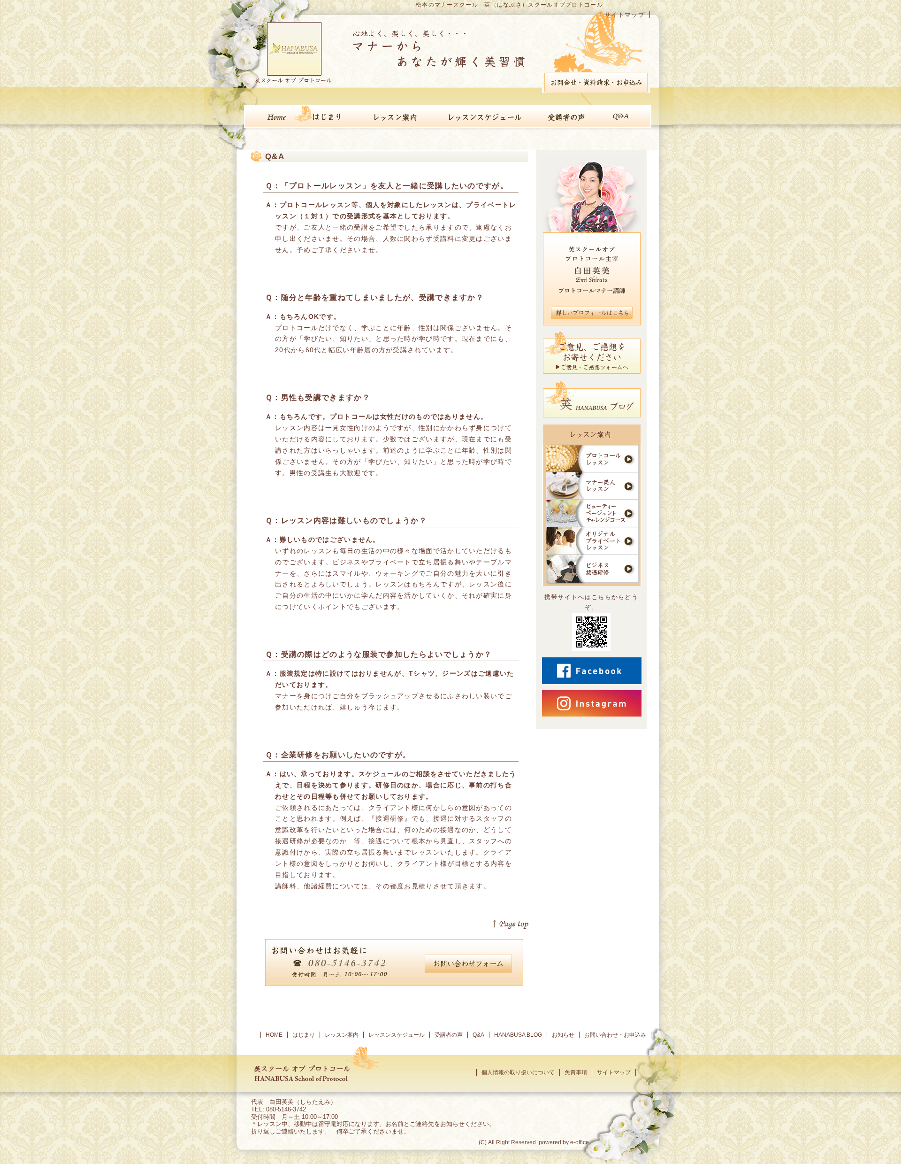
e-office (579, 1142)
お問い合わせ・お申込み (615, 1035)
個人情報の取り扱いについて (518, 1072)
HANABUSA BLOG (518, 1035)
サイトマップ (624, 14)
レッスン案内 (342, 1035)
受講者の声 (449, 1035)
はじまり (303, 1035)
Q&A (478, 1035)
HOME (274, 1035)
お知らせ (563, 1035)
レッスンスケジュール (396, 1035)
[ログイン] (466, 1142)
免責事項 (576, 1072)
